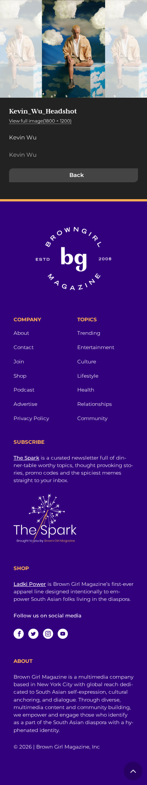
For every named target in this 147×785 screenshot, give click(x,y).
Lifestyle (87, 376)
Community (92, 418)
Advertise (25, 404)
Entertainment (95, 347)
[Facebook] (19, 634)
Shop (20, 376)
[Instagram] (48, 634)
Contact (24, 347)
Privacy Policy (31, 418)
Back (76, 174)
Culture (86, 361)
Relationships (94, 404)
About (21, 333)
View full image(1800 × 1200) (40, 121)
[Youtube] (63, 634)
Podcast (24, 390)
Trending (88, 333)
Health (85, 390)
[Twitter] (33, 634)
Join (19, 361)
